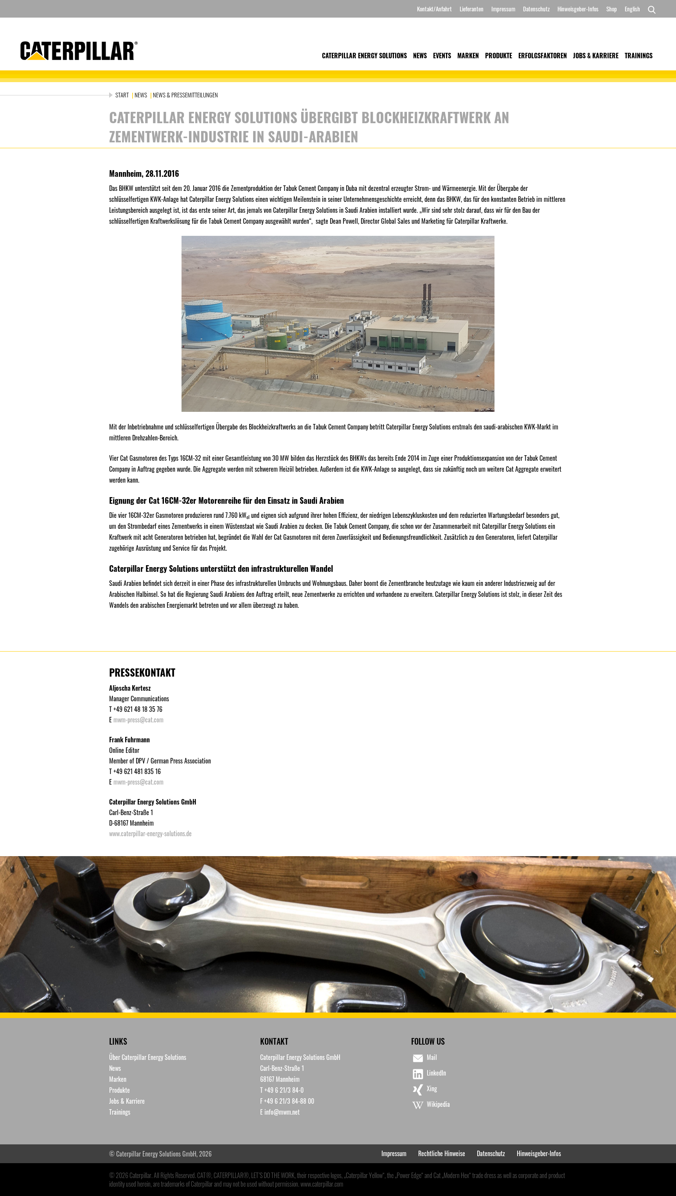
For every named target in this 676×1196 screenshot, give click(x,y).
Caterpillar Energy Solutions (364, 55)
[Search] (650, 9)
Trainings (639, 55)
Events (442, 55)
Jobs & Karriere (595, 55)
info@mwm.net (282, 1112)
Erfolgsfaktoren (542, 55)
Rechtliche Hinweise (441, 1153)
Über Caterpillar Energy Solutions (147, 1057)
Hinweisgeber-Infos (578, 8)
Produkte (498, 55)
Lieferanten (472, 8)
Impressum (503, 8)
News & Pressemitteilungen (185, 94)
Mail (432, 1057)
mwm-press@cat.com (138, 719)
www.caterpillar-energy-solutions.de (150, 833)
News (420, 55)
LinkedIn (436, 1072)
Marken (468, 55)
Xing (432, 1088)
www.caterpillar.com (321, 1184)
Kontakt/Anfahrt (434, 8)
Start (122, 94)
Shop (611, 8)
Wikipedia (438, 1104)
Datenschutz (536, 8)
